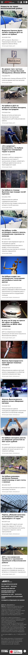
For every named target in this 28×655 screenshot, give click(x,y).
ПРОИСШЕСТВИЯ (7, 82)
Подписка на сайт (7, 594)
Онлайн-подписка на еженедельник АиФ (8, 591)
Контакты (18, 594)
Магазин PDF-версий (8, 588)
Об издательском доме (9, 584)
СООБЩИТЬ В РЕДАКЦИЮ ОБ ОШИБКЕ (12, 600)
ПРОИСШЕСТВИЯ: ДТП (8, 46)
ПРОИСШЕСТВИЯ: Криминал (11, 297)
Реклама (14, 586)
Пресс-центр (5, 586)
